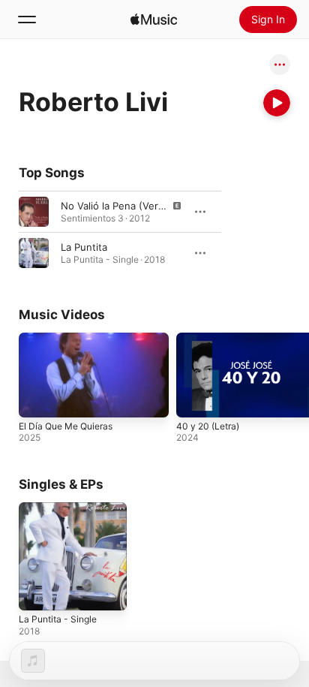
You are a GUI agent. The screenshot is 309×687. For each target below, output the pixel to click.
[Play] (276, 102)
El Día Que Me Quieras (65, 426)
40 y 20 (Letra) (207, 426)
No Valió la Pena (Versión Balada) (137, 206)
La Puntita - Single (58, 619)
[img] (153, 19)
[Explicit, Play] (34, 212)
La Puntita (84, 247)
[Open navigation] (27, 19)
